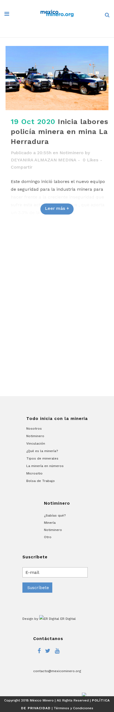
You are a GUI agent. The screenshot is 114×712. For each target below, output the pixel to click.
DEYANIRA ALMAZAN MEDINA (43, 159)
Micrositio (34, 473)
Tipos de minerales (42, 458)
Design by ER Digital (49, 619)
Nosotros (34, 428)
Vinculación (35, 443)
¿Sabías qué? (55, 515)
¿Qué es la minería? (42, 451)
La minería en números (45, 466)
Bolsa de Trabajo (40, 480)
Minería (50, 523)
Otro (47, 537)
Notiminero (71, 152)
